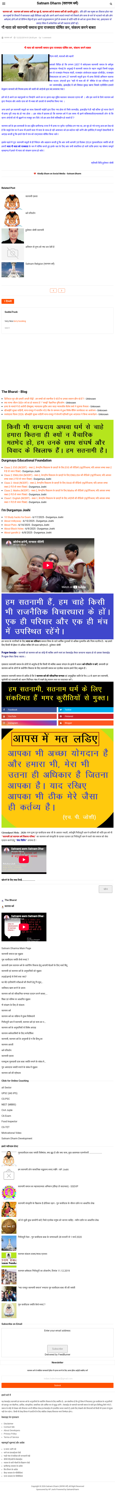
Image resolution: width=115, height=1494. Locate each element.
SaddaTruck (11, 312)
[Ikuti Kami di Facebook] (29, 709)
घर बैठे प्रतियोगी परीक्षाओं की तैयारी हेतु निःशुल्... (22, 982)
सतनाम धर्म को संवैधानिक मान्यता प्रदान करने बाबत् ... (24, 993)
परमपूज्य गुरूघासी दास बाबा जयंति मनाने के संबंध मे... (23, 1061)
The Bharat (11, 900)
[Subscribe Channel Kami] (29, 716)
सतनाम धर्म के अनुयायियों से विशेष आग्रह (18, 1027)
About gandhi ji (12, 532)
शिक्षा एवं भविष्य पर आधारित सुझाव (15, 999)
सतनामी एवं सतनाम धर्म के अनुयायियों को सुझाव (21, 970)
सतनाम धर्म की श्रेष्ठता (11, 1072)
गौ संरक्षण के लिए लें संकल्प (12, 1005)
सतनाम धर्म (9, 906)
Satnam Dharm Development (16, 1138)
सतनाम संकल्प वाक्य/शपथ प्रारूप (32, 1253)
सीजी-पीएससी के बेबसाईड (13, 1459)
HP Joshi (52, 1489)
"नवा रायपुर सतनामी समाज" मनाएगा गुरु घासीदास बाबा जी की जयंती (46, 1287)
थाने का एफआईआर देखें (12, 1452)
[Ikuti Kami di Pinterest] (86, 716)
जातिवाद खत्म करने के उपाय (13, 988)
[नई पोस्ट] (53, 290)
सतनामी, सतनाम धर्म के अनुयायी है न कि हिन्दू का (22, 1038)
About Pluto (10, 524)
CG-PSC (5, 1098)
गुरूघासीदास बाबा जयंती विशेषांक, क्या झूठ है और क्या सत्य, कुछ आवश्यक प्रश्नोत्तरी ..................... (60, 1152)
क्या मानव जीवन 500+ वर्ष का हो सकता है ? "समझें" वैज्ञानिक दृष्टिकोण (34, 402)
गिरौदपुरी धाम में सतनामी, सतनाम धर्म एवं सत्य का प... (23, 1022)
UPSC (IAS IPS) (9, 1093)
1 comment (47, 37)
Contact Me (9, 1427)
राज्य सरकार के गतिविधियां (13, 1476)
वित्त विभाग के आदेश (11, 1469)
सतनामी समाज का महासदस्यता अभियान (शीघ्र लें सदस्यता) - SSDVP (48, 1186)
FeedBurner (64, 1354)
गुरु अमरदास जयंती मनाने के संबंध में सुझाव (19, 1067)
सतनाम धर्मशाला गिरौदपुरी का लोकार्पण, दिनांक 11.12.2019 (44, 1270)
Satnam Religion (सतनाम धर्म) (40, 263)
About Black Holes (14, 528)
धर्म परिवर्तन (30, 213)
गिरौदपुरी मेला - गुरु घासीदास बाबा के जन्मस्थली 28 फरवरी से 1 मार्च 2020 (50, 1237)
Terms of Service (11, 1437)
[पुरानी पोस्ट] (61, 290)
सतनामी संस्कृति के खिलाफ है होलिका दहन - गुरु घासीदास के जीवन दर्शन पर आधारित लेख (56, 1203)
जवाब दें (7, 328)
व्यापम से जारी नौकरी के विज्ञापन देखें (17, 1462)
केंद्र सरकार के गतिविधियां (13, 1473)
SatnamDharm (73, 1489)
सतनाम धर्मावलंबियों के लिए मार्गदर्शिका (17, 1033)
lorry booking (20, 321)
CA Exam (6, 1115)
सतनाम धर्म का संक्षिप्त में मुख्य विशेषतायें (18, 1016)
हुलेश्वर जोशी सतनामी (34, 230)
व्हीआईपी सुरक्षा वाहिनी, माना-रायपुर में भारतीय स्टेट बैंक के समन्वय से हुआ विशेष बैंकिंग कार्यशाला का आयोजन (50, 410)
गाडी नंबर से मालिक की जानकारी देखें (17, 1456)
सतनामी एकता (31, 196)
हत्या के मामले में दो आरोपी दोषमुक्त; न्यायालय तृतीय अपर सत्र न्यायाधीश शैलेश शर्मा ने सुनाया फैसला (46, 406)
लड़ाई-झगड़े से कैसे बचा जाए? (14, 976)
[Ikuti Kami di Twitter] (86, 709)
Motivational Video (11, 1132)
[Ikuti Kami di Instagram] (29, 723)
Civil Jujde (6, 1110)
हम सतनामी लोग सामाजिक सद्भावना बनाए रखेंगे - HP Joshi (43, 1169)
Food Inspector (9, 1121)
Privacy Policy (10, 1434)
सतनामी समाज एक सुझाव (12, 953)
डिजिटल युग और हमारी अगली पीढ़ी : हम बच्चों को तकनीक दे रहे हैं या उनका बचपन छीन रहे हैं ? (44, 398)
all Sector (6, 1087)
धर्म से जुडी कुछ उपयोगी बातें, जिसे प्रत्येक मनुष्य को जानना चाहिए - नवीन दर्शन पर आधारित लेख (58, 1220)
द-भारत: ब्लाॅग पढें (10, 1449)
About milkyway (12, 521)
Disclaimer (8, 1423)
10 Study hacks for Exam (17, 517)
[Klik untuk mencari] (111, 4)
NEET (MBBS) (8, 1104)
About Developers (12, 1430)
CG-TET (5, 1127)
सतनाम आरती (7, 1044)
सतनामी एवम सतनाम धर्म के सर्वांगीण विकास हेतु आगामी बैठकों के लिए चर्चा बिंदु (34, 965)
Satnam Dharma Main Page (16, 948)
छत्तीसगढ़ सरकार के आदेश (13, 1466)
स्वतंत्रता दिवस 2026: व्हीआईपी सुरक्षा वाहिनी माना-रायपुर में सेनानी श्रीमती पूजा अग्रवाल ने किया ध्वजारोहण (50, 414)
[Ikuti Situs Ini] (86, 723)
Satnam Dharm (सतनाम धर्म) (57, 1486)
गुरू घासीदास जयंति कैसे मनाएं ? (15, 959)
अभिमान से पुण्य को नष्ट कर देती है (39, 246)
